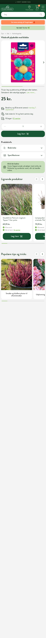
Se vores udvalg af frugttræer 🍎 (23, 22)
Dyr (2, 33)
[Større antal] (41, 126)
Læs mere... (31, 92)
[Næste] (42, 179)
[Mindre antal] (5, 126)
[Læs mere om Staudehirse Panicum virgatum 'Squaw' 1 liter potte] (16, 199)
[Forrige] (36, 179)
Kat (8, 33)
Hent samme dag (24, 2)
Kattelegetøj (16, 33)
